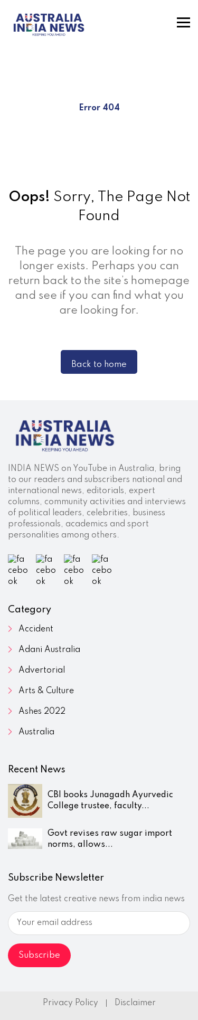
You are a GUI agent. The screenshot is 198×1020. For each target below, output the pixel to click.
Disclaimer (135, 1003)
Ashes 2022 (41, 711)
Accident (35, 629)
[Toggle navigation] (183, 22)
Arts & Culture (46, 691)
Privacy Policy (70, 1003)
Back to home (99, 364)
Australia (36, 732)
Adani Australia (49, 650)
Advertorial (41, 670)
